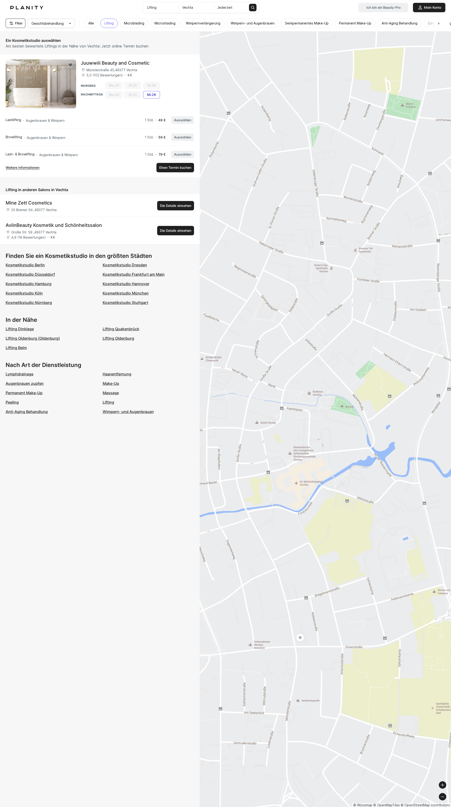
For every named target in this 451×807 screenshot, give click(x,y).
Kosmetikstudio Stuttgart (125, 302)
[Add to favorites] (70, 65)
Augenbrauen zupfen (25, 383)
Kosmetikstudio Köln (24, 293)
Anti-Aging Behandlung (27, 411)
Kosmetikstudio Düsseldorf (30, 274)
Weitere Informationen (22, 167)
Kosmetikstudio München (126, 293)
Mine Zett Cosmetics (29, 203)
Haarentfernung (117, 374)
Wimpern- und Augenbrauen (128, 411)
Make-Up (111, 383)
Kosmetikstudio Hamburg (28, 283)
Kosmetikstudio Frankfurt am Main (134, 274)
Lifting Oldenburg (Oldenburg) (33, 338)
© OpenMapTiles (386, 805)
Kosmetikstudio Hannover (126, 283)
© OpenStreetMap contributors (425, 805)
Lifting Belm (16, 347)
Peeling (12, 402)
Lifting (108, 402)
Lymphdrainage (19, 374)
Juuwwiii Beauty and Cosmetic (115, 63)
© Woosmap (362, 805)
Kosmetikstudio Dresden (125, 265)
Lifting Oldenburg (118, 338)
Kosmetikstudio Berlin (25, 265)
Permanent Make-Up (24, 392)
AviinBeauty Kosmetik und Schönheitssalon (54, 225)
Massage (111, 392)
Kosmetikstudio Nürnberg (29, 302)
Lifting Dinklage (20, 329)
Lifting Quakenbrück (121, 329)
